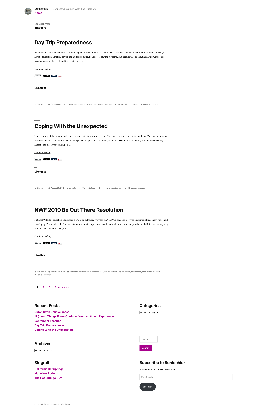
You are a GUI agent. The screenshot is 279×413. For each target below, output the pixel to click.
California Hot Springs (49, 369)
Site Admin (41, 104)
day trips (120, 104)
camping (114, 188)
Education (75, 104)
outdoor (114, 272)
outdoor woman (86, 104)
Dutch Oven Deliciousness (51, 312)
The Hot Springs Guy (48, 378)
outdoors (134, 104)
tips (95, 104)
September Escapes (47, 321)
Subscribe (147, 386)
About (38, 12)
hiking (127, 104)
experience (94, 272)
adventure (73, 188)
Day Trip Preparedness (63, 42)
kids (101, 272)
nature (107, 272)
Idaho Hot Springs (46, 373)
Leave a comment (150, 104)
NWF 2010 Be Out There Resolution (78, 210)
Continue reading (44, 68)
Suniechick (41, 8)
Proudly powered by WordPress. (57, 404)
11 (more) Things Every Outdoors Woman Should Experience (74, 316)
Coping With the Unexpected (71, 126)
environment (84, 272)
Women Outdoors (105, 104)
